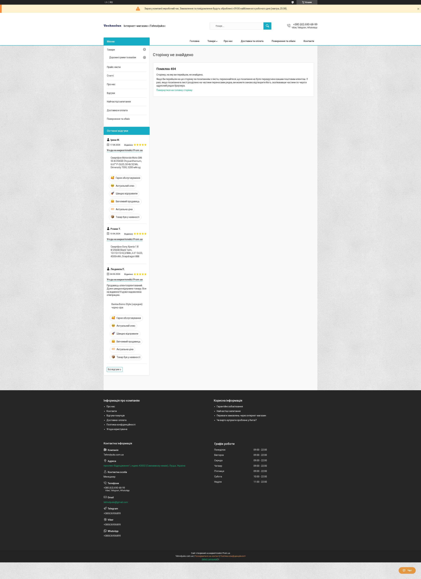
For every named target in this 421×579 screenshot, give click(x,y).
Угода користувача (117, 429)
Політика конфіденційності (121, 424)
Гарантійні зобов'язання (230, 406)
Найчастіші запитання (119, 101)
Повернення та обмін (283, 41)
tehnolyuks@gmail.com (116, 502)
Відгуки (111, 93)
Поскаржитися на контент (207, 556)
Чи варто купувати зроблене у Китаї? (237, 420)
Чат (410, 570)
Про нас (228, 41)
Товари (211, 41)
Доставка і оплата (116, 420)
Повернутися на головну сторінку (174, 90)
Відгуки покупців (116, 415)
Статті (110, 75)
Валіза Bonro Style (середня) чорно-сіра (126, 306)
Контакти (309, 41)
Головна (194, 41)
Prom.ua (226, 553)
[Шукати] (267, 26)
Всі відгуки (113, 369)
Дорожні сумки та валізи (122, 57)
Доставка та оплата (252, 41)
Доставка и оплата (117, 110)
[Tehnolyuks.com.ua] (112, 26)
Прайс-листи (114, 67)
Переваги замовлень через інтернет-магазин (241, 415)
